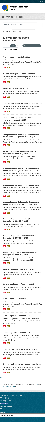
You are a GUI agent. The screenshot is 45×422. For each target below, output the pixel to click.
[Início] (3, 16)
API (37, 384)
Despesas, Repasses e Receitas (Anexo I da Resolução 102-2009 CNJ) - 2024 (20, 253)
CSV (8, 67)
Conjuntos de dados (15, 16)
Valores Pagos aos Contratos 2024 (16, 315)
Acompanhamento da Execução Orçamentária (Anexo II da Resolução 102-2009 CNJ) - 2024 (21, 186)
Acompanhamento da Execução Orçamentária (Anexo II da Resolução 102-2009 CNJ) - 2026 (21, 135)
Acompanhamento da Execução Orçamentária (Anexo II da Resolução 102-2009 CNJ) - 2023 (21, 203)
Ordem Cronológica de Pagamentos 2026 (19, 74)
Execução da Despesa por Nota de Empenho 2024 (22, 364)
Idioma (2, 412)
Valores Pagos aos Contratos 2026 (16, 57)
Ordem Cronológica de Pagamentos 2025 (19, 269)
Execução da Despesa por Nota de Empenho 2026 (22, 103)
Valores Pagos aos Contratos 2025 (16, 299)
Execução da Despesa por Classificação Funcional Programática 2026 (19, 118)
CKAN (3, 408)
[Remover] (14, 46)
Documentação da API (9, 386)
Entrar (41, 2)
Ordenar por (7, 31)
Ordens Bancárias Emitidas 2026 (15, 88)
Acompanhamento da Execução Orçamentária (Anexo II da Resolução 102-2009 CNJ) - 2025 (21, 169)
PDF (4, 67)
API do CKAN (4, 398)
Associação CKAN (6, 401)
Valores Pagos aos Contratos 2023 (16, 332)
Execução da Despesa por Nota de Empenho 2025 (22, 349)
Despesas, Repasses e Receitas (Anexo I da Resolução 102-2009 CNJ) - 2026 (20, 152)
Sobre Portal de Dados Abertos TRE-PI (13, 395)
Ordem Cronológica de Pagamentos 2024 (19, 284)
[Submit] (39, 24)
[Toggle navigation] (41, 8)
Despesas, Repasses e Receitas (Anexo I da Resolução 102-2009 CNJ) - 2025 (20, 220)
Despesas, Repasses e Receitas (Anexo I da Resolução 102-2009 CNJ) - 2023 (20, 236)
